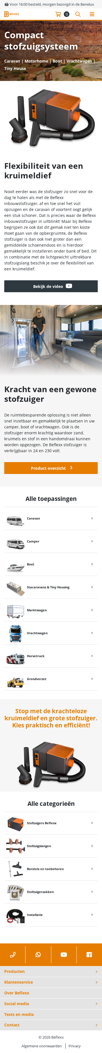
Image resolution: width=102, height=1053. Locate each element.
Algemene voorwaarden (42, 1045)
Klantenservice (18, 982)
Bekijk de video (48, 286)
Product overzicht (48, 468)
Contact (12, 1025)
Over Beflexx (16, 993)
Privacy (75, 1045)
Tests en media (19, 1014)
